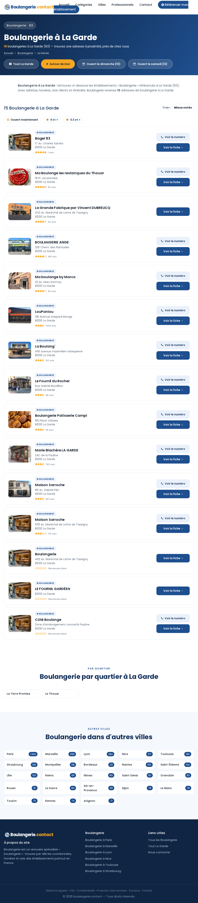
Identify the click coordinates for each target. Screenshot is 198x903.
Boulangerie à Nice (98, 859)
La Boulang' (45, 346)
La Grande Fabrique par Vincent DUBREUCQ (72, 207)
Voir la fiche (171, 147)
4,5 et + (75, 120)
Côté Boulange (48, 619)
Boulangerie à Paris (98, 840)
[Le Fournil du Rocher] (19, 384)
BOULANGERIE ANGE (52, 242)
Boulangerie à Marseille (101, 846)
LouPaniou (44, 311)
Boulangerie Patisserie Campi (61, 415)
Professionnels (123, 5)
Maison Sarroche (50, 484)
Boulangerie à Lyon (98, 852)
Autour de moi (60, 64)
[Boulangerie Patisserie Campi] (19, 419)
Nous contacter (159, 852)
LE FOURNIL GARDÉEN (52, 588)
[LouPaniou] (19, 315)
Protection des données (112, 890)
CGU (72, 890)
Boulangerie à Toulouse (101, 865)
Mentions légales (56, 890)
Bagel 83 (42, 138)
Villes (102, 5)
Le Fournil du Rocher (52, 381)
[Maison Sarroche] (19, 488)
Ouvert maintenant (24, 120)
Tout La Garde (23, 64)
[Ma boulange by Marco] (19, 280)
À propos (134, 890)
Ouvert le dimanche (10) (103, 64)
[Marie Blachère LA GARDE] (19, 454)
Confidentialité (86, 890)
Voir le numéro (175, 137)
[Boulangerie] (19, 558)
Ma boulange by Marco (55, 276)
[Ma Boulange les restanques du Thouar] (19, 176)
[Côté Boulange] (19, 623)
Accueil (64, 5)
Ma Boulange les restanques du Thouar (69, 173)
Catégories (83, 5)
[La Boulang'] (19, 350)
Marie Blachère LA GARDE (56, 450)
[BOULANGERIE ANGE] (19, 246)
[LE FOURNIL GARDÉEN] (19, 590)
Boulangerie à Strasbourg (103, 871)
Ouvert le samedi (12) (152, 64)
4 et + (54, 120)
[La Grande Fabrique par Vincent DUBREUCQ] (19, 211)
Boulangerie (32, 7)
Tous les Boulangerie (162, 840)
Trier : (167, 107)
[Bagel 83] (19, 142)
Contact (145, 5)
